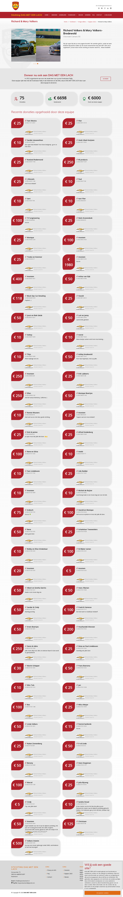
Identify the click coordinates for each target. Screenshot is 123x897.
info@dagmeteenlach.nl (104, 5)
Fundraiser (73, 22)
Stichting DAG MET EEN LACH (26, 15)
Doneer (105, 79)
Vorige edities (82, 22)
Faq (93, 15)
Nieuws (81, 15)
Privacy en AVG (51, 870)
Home (65, 22)
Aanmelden (62, 15)
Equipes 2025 (68, 873)
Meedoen (54, 15)
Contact (99, 15)
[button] (34, 63)
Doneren (87, 15)
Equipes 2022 (92, 22)
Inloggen (108, 15)
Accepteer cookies (103, 893)
